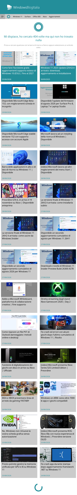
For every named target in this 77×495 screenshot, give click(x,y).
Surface (27, 16)
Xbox (45, 16)
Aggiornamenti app (56, 16)
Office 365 (37, 16)
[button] (2, 16)
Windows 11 (17, 16)
